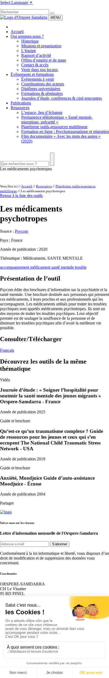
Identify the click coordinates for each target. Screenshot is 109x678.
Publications (21, 103)
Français (7, 350)
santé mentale (63, 267)
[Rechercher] (52, 13)
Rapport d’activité (36, 55)
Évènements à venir (37, 79)
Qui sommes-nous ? (27, 36)
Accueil (17, 31)
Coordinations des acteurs (42, 84)
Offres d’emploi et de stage (43, 60)
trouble (81, 267)
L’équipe (28, 50)
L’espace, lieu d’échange (41, 112)
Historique (30, 41)
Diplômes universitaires (40, 88)
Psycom (21, 231)
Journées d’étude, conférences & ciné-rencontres (61, 98)
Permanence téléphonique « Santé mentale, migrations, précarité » (57, 119)
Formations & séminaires (42, 93)
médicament (40, 267)
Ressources (20, 108)
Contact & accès (34, 65)
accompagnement (15, 267)
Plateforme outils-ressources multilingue (54, 127)
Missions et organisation (41, 46)
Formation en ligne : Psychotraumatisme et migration (65, 131)
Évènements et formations (32, 74)
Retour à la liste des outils (21, 195)
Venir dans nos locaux (39, 69)
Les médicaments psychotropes (26, 169)
